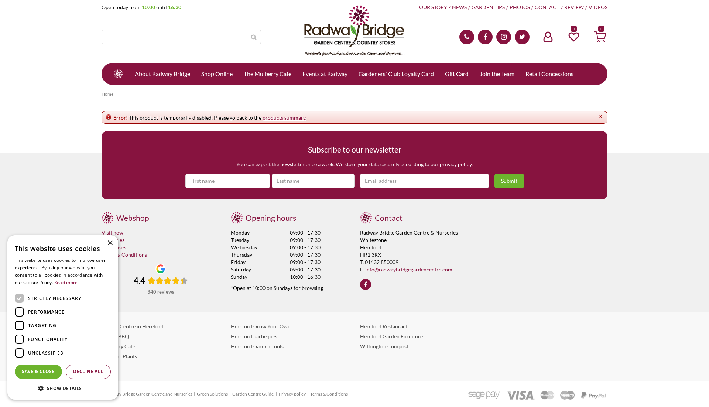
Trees (108, 366)
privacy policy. (456, 164)
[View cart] (600, 37)
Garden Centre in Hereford (133, 326)
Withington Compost (384, 346)
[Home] (118, 74)
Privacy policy (292, 394)
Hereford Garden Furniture (391, 336)
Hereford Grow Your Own (261, 326)
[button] (63, 388)
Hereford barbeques (254, 336)
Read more (66, 282)
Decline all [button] (88, 371)
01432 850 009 (466, 37)
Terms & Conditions (124, 255)
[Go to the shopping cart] (600, 37)
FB (485, 37)
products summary (284, 117)
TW (522, 37)
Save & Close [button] (38, 371)
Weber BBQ (115, 336)
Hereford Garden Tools (257, 346)
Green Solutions (212, 394)
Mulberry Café (118, 346)
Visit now (112, 232)
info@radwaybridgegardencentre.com (408, 269)
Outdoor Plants (119, 356)
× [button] (110, 243)
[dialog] (62, 317)
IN (503, 37)
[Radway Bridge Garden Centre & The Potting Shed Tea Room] (354, 31)
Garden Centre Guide (253, 394)
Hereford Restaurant (384, 326)
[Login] (548, 37)
